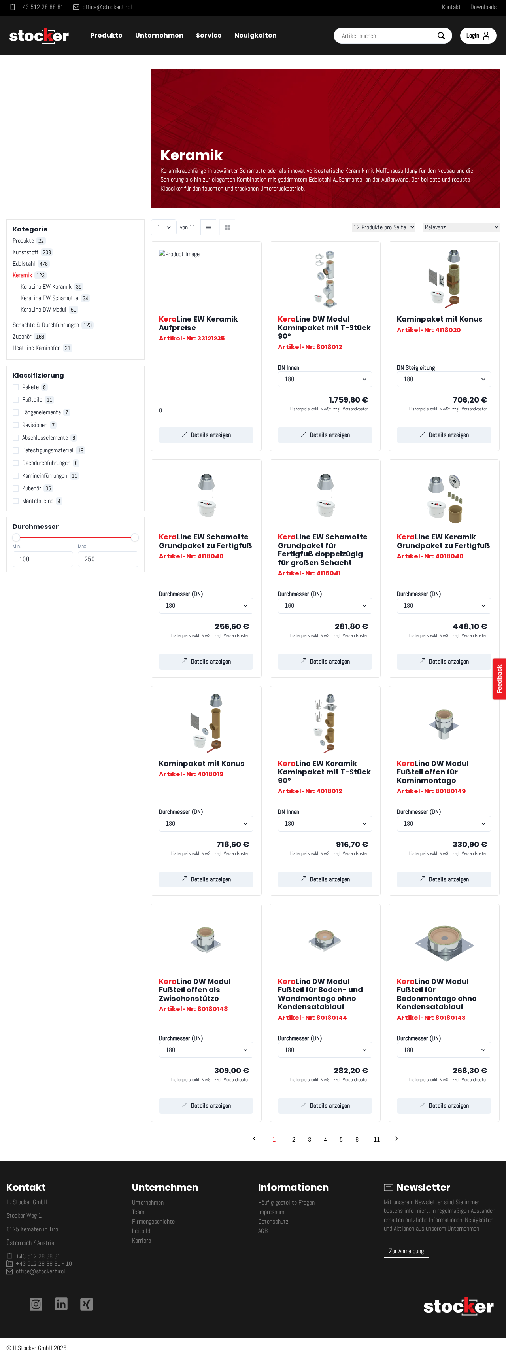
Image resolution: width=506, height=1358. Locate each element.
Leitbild (141, 1231)
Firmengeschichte (153, 1221)
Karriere (141, 1240)
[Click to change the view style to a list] (208, 227)
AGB (263, 1231)
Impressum (271, 1212)
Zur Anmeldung (406, 1251)
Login (472, 35)
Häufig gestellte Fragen (286, 1202)
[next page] (396, 1140)
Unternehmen (148, 1202)
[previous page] (254, 1140)
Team (138, 1212)
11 (377, 1139)
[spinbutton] (43, 559)
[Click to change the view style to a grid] (227, 227)
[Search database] (444, 35)
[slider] (16, 537)
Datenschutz (273, 1221)
